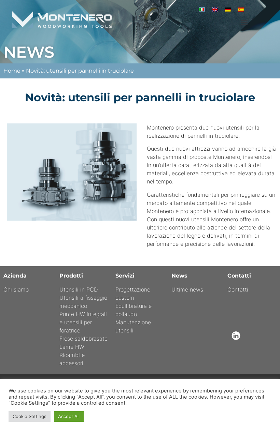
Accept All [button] (69, 416)
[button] (244, 22)
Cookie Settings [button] (29, 416)
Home (11, 71)
